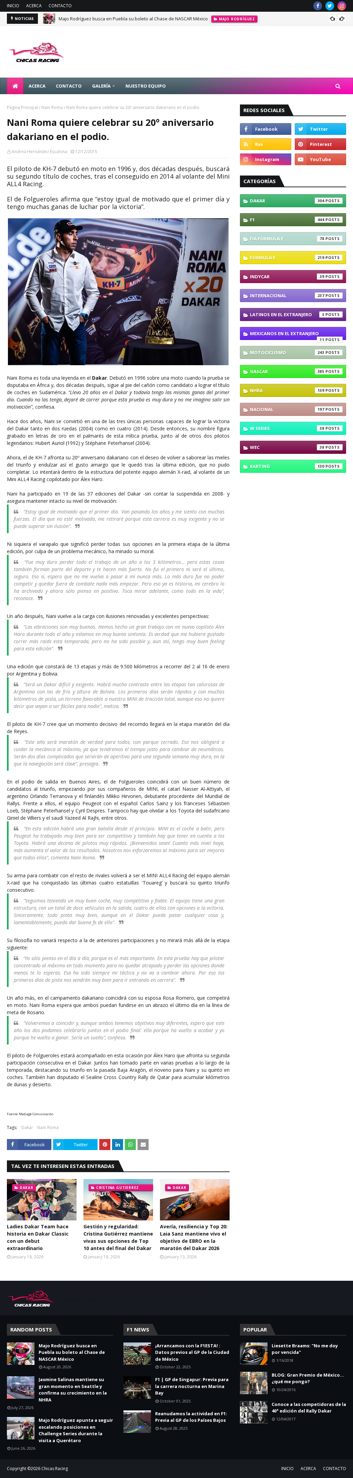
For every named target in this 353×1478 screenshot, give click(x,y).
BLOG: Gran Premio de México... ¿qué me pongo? (308, 1378)
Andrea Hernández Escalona (39, 151)
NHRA (287, 390)
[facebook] (317, 5)
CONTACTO (60, 6)
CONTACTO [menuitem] (69, 86)
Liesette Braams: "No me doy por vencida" (305, 1349)
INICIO (13, 6)
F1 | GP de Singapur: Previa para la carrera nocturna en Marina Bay (192, 1386)
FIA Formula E (287, 239)
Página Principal (22, 107)
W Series (287, 428)
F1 (287, 220)
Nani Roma (52, 107)
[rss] (265, 144)
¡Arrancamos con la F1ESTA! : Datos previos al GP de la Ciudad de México (192, 1352)
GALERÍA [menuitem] (101, 86)
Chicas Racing (54, 1468)
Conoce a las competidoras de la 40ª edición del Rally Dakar (309, 1407)
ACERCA (34, 6)
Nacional (287, 409)
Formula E (287, 257)
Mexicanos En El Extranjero (287, 335)
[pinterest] (320, 144)
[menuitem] (15, 86)
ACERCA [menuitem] (37, 86)
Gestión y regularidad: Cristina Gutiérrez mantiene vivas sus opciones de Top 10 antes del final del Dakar (118, 1237)
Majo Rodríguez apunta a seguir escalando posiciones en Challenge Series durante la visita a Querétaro (76, 1430)
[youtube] (320, 159)
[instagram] (341, 5)
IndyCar (287, 276)
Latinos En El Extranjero (287, 314)
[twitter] (329, 5)
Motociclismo (287, 352)
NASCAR (287, 371)
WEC (287, 447)
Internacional (287, 295)
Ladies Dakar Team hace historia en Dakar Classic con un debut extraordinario (38, 1237)
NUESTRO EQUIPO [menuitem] (145, 86)
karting (287, 466)
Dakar (27, 1127)
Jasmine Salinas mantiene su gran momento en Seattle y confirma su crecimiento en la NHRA (73, 1389)
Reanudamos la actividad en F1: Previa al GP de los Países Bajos (191, 1417)
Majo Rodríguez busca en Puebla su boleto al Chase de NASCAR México (133, 19)
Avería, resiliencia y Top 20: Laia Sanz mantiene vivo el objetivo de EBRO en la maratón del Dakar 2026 (194, 1237)
